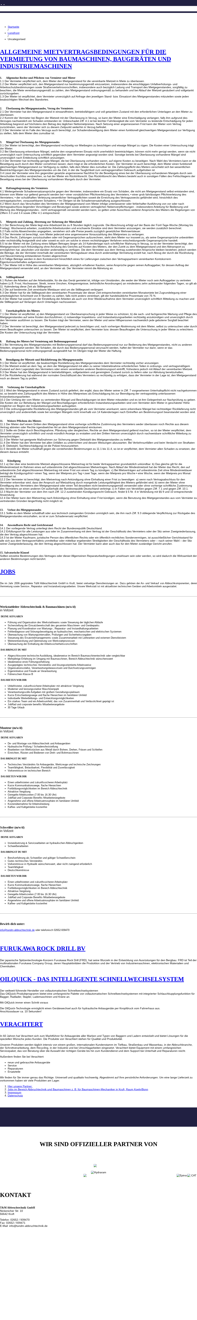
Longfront (13, 32)
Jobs (7, 571)
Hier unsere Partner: (20, 1086)
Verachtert (21, 1024)
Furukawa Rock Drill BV (42, 948)
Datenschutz (15, 1095)
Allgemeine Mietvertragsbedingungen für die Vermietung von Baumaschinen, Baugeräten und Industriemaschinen (85, 59)
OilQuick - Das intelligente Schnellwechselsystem (92, 979)
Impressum (14, 1092)
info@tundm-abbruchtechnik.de (17, 930)
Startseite (13, 26)
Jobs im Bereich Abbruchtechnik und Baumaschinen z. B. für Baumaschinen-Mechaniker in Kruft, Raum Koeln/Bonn (78, 1089)
